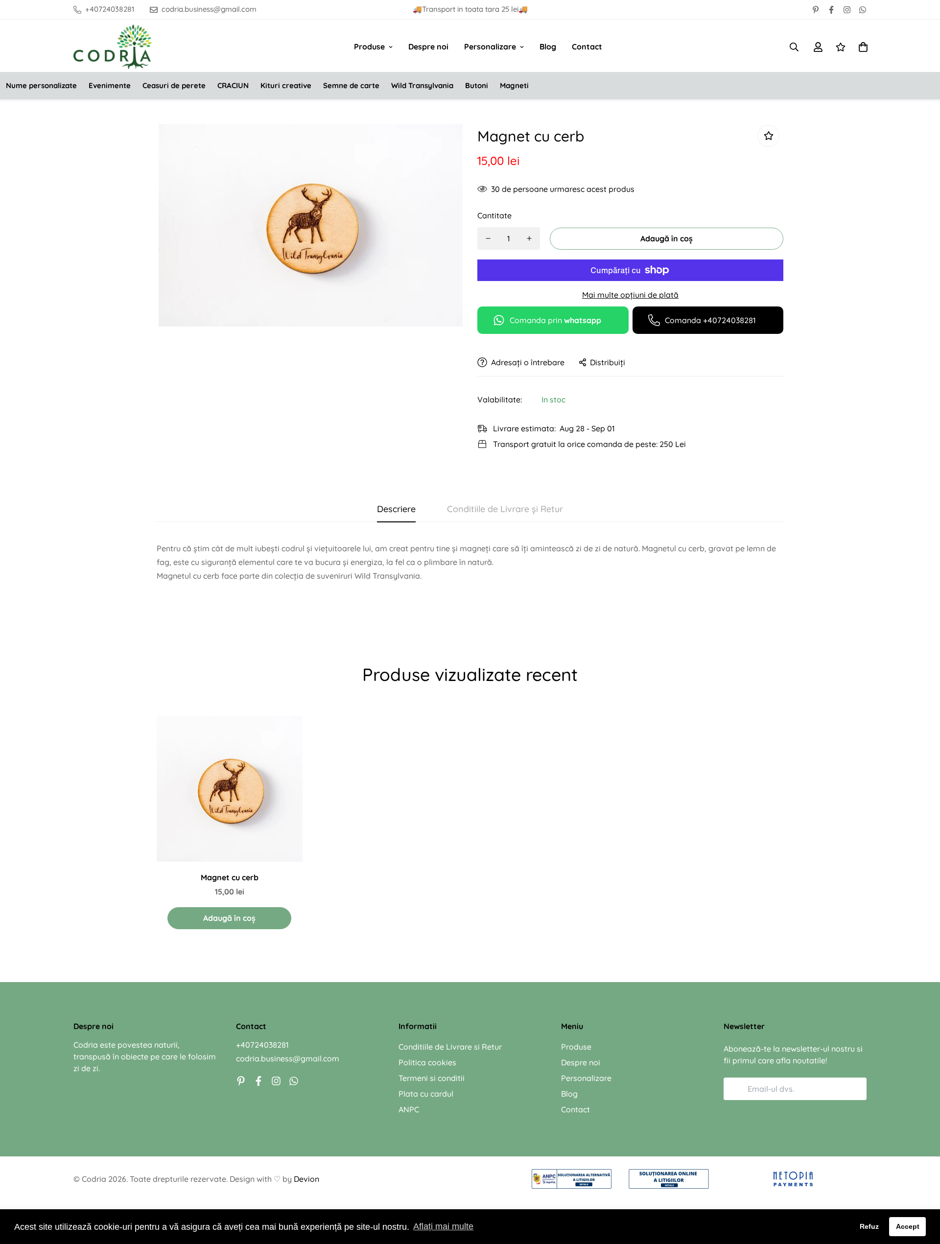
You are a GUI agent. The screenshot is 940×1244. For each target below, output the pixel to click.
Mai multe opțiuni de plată (630, 295)
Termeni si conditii (432, 1078)
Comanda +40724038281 (710, 320)
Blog (548, 46)
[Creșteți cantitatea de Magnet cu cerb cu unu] (529, 238)
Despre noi (428, 46)
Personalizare (490, 46)
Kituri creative (285, 85)
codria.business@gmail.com (287, 1058)
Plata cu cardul (426, 1094)
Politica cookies (427, 1062)
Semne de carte (351, 85)
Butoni (476, 85)
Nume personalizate (41, 85)
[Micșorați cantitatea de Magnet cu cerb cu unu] (488, 238)
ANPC (409, 1109)
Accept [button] (907, 1226)
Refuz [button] (869, 1226)
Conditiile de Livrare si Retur (450, 1047)
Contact (587, 46)
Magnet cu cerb (229, 877)
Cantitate (494, 215)
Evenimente (110, 85)
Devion (306, 1179)
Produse (369, 46)
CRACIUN (233, 85)
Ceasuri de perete (174, 85)
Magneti (514, 85)
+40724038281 (262, 1045)
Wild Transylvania (422, 85)
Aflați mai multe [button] (443, 1226)
